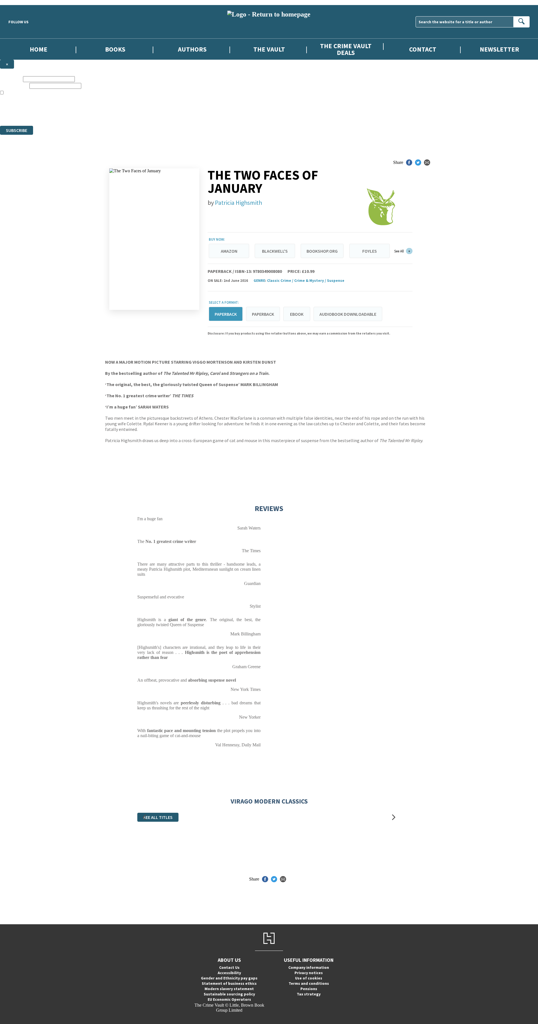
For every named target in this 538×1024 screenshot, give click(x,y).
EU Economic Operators (229, 999)
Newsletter (499, 49)
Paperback (263, 314)
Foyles (369, 251)
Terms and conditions (309, 983)
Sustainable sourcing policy (229, 994)
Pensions (308, 988)
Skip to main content (18, 2)
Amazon (229, 251)
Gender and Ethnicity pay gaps (229, 978)
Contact (422, 49)
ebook (296, 314)
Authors (192, 49)
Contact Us (229, 967)
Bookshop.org (322, 251)
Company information (308, 967)
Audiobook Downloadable (347, 314)
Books (115, 49)
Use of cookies (308, 978)
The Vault (269, 49)
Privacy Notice (110, 113)
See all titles (158, 817)
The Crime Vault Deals (346, 49)
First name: (11, 78)
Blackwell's (275, 251)
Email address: (14, 85)
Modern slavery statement (229, 988)
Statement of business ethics (229, 983)
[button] (144, 817)
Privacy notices (308, 972)
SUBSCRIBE (16, 130)
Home (38, 49)
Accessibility (229, 972)
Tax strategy (309, 994)
